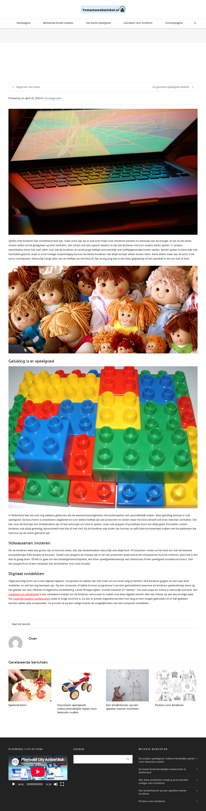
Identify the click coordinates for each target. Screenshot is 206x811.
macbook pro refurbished (23, 594)
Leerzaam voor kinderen (137, 23)
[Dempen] (56, 784)
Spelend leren (17, 705)
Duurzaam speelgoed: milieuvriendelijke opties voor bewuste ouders (77, 709)
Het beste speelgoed (98, 23)
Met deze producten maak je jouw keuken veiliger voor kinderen (163, 781)
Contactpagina (174, 23)
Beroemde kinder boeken (58, 23)
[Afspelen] (14, 784)
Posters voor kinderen (169, 705)
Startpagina (23, 23)
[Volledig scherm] (62, 784)
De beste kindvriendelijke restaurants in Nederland (162, 770)
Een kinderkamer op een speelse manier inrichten (162, 792)
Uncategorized (52, 98)
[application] (37, 771)
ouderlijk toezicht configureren (31, 599)
